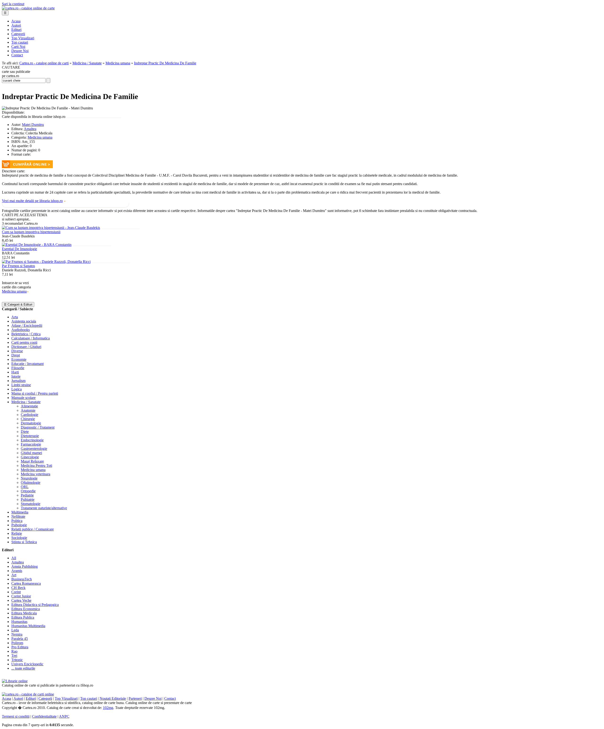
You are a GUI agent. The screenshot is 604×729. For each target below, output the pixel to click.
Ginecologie (30, 457)
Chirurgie (28, 419)
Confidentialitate (44, 716)
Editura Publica (22, 617)
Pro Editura (19, 647)
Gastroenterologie (34, 449)
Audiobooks (20, 330)
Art (13, 575)
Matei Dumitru (33, 125)
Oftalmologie (30, 482)
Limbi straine (21, 385)
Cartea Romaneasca (26, 583)
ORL (25, 487)
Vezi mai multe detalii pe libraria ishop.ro (32, 201)
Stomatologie (30, 504)
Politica (16, 521)
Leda (15, 630)
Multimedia (19, 512)
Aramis (16, 571)
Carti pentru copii (24, 342)
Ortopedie (28, 491)
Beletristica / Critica (26, 334)
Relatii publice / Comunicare (32, 529)
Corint (16, 592)
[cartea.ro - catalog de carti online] (28, 694)
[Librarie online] (15, 681)
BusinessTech (21, 579)
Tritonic (17, 660)
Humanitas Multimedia (28, 626)
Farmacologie (31, 444)
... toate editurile (23, 668)
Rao (14, 651)
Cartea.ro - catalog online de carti (44, 63)
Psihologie (19, 525)
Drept (15, 355)
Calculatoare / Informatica (30, 338)
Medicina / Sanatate (87, 63)
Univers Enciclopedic (27, 664)
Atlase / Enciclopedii (26, 325)
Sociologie (19, 538)
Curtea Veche (21, 600)
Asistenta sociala (23, 321)
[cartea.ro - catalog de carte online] (28, 8)
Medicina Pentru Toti (36, 466)
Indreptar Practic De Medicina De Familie (165, 63)
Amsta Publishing (24, 566)
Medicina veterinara (35, 474)
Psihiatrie (27, 499)
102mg (108, 708)
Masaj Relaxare (32, 461)
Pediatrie (27, 495)
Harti (15, 372)
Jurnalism (18, 381)
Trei (14, 656)
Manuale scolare (23, 398)
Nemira (16, 634)
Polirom (17, 643)
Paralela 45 (19, 639)
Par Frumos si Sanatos (18, 266)
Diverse (17, 351)
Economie (18, 359)
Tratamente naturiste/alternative (44, 508)
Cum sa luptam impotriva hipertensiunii (31, 232)
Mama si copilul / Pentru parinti (34, 393)
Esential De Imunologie (19, 249)
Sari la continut (13, 4)
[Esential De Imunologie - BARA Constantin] (36, 245)
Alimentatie (29, 406)
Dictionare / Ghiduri (26, 347)
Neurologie (29, 478)
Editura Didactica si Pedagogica (35, 605)
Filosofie (17, 368)
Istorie (16, 376)
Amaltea (30, 129)
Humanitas (19, 622)
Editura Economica (25, 609)
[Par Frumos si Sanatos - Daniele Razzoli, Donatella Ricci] (46, 262)
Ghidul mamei (31, 453)
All (13, 558)
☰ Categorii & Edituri (18, 304)
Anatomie (28, 410)
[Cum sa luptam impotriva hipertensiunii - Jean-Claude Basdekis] (51, 228)
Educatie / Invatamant (27, 364)
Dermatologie (31, 423)
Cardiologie (29, 415)
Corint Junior (21, 596)
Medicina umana (117, 63)
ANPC (64, 716)
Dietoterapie (30, 436)
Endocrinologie (32, 440)
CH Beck (18, 588)
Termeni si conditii (15, 716)
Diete (25, 432)
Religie (16, 533)
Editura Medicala (24, 613)
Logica (16, 389)
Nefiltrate (18, 516)
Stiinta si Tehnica (24, 542)
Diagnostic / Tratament (38, 427)
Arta (14, 317)
